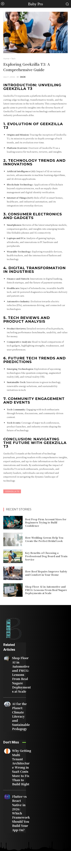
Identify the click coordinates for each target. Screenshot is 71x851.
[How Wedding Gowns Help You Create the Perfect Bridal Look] (13, 539)
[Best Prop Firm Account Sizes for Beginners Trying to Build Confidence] (13, 522)
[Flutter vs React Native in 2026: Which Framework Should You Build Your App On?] (7, 796)
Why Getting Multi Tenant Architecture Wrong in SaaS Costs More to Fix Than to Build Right (21, 767)
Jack (23, 77)
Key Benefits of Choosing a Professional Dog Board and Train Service (46, 556)
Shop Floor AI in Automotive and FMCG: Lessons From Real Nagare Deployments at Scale (46, 590)
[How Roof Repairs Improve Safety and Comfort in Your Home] (13, 573)
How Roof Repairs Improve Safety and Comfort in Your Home (46, 573)
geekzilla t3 (12, 491)
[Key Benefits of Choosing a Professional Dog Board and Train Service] (13, 556)
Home (6, 58)
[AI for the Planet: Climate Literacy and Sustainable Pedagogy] (7, 704)
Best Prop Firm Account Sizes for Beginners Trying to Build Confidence (45, 522)
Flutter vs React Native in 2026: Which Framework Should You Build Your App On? (21, 813)
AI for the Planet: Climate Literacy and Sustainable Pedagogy (21, 716)
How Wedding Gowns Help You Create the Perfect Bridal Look (44, 539)
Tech (13, 58)
